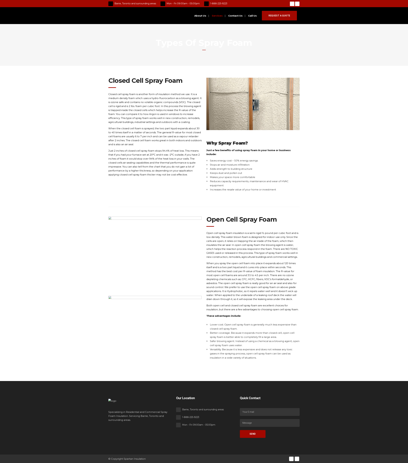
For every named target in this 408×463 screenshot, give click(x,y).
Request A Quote (279, 15)
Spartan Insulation (135, 458)
